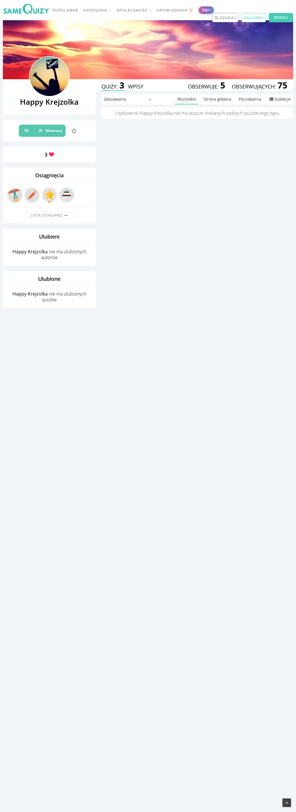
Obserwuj (43, 130)
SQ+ (206, 10)
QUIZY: (112, 86)
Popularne (65, 10)
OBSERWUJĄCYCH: (259, 86)
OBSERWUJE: (206, 86)
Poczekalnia (250, 99)
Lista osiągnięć (47, 215)
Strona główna (217, 99)
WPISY (135, 86)
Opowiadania (174, 10)
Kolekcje (283, 99)
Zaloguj (253, 18)
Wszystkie (186, 99)
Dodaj (281, 17)
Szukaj (227, 18)
